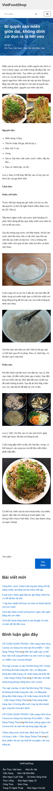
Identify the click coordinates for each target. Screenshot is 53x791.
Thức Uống (8, 780)
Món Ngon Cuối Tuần (13, 777)
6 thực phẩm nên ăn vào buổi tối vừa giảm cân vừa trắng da (25, 740)
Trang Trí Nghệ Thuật (13, 788)
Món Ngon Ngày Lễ (27, 780)
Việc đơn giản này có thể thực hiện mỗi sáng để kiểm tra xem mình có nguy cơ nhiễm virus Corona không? (26, 655)
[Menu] (47, 13)
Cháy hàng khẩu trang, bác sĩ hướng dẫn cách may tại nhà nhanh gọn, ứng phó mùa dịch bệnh (25, 704)
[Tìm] (36, 14)
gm (9, 45)
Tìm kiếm (6, 556)
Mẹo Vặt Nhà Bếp (31, 48)
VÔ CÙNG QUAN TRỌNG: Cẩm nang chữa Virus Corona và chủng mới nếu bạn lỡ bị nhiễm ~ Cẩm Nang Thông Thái (26, 647)
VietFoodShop (26, 763)
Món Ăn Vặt (31, 769)
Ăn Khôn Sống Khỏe (37, 777)
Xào (43, 48)
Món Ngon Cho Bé (36, 788)
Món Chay (23, 784)
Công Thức (8, 784)
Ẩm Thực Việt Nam (13, 48)
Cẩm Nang (8, 773)
